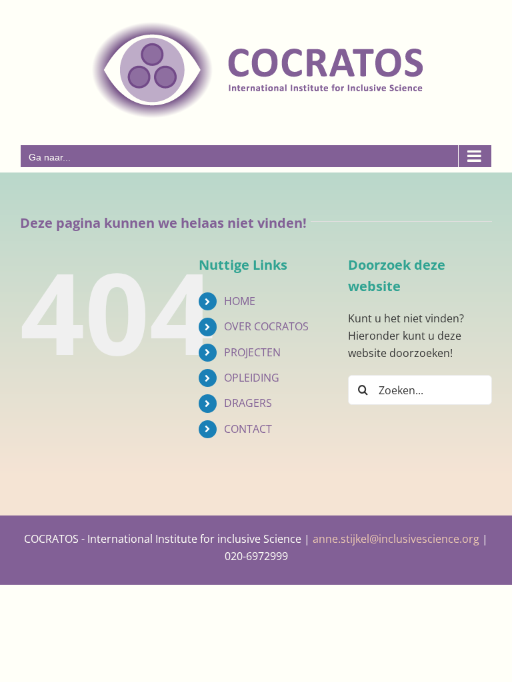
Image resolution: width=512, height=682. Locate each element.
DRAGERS (248, 403)
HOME (239, 301)
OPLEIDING (251, 377)
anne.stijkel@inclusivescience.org (396, 538)
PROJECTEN (252, 352)
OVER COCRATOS (266, 326)
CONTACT (248, 429)
